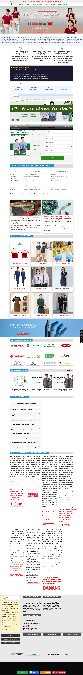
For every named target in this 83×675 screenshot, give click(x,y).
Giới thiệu (21, 4)
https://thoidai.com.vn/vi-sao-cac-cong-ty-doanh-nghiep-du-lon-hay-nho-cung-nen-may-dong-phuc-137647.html (16, 495)
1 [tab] (38, 34)
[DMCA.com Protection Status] (17, 654)
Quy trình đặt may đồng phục (51, 602)
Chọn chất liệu (36, 145)
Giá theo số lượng (37, 153)
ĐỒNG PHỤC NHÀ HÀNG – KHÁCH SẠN (63, 289)
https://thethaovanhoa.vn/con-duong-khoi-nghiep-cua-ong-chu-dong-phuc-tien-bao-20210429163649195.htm (34, 485)
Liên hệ (65, 4)
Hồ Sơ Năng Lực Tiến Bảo (56, 4)
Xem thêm (69, 370)
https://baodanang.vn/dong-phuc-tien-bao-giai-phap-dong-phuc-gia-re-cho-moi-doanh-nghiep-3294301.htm (17, 566)
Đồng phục (40, 4)
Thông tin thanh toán (48, 603)
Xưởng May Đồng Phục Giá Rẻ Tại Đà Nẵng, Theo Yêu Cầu (63, 390)
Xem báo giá (52, 158)
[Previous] (10, 383)
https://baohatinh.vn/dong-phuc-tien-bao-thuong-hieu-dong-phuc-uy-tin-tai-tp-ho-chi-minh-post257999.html (49, 515)
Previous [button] (1, 20)
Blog (46, 4)
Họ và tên (34, 130)
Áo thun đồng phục (30, 4)
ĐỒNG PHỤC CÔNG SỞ (41, 288)
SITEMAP (51, 608)
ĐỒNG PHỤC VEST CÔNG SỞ (63, 315)
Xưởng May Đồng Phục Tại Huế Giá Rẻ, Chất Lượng (41, 390)
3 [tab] (41, 34)
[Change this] (81, 337)
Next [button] (81, 20)
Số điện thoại (36, 134)
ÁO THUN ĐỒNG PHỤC (20, 263)
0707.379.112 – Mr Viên (30, 620)
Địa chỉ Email (35, 138)
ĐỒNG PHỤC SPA (41, 315)
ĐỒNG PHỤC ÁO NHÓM (63, 263)
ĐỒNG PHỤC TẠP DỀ (20, 315)
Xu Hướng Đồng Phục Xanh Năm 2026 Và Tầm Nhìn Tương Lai (20, 390)
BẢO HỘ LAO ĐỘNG (20, 288)
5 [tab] (44, 34)
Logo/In (34, 149)
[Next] (73, 383)
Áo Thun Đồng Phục (29, 603)
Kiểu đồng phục (36, 141)
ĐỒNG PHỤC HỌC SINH (41, 263)
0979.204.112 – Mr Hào (28, 622)
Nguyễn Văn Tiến (16, 193)
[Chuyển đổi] (39, 403)
